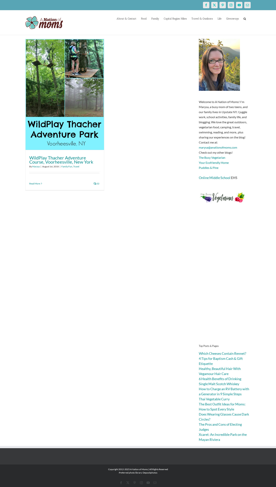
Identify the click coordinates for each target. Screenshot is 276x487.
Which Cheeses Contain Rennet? (222, 353)
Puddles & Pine (208, 167)
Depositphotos (150, 472)
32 (97, 183)
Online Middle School (214, 178)
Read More (34, 183)
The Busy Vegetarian (212, 157)
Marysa (36, 166)
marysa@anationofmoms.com (218, 147)
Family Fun (66, 166)
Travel (76, 166)
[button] (245, 18)
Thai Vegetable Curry (214, 399)
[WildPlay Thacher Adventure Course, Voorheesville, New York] (65, 94)
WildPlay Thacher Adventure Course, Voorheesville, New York (61, 160)
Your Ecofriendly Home (214, 162)
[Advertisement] (225, 279)
